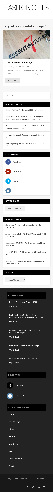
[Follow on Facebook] (28, 486)
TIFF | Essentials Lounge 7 (20, 62)
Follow (20, 385)
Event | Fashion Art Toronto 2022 (19, 110)
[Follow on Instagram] (10, 396)
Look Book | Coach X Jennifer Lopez (20, 135)
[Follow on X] (10, 385)
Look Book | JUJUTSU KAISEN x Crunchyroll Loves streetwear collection (24, 117)
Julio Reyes (11, 67)
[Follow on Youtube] (44, 486)
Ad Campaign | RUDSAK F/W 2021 (20, 143)
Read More (12, 80)
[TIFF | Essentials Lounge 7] (26, 44)
